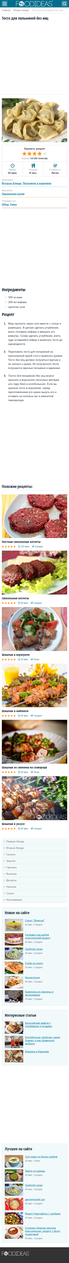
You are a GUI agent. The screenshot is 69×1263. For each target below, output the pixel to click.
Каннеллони (32, 977)
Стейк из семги (34, 963)
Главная (6, 10)
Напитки (11, 886)
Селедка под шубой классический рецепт (37, 936)
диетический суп (35, 1199)
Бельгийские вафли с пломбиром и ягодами (38, 1024)
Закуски (10, 860)
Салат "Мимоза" (35, 920)
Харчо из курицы (35, 1170)
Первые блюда (15, 841)
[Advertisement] (34, 58)
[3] (34, 153)
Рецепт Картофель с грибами (43, 1213)
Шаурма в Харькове (37, 1051)
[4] (39, 153)
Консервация (14, 899)
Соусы (10, 893)
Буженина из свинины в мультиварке (39, 993)
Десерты (11, 880)
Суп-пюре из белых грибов (41, 1156)
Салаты (10, 854)
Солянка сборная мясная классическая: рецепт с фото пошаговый (42, 1231)
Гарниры (11, 867)
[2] (29, 153)
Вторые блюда (21, 10)
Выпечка (11, 873)
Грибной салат (34, 948)
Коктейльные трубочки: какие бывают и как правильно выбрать (42, 1040)
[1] (24, 153)
